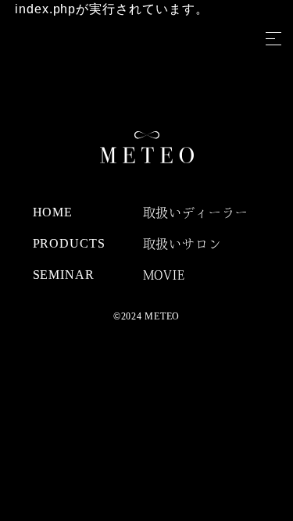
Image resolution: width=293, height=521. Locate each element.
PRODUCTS (69, 243)
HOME (53, 212)
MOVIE (164, 275)
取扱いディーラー (196, 212)
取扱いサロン (183, 243)
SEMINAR (64, 274)
